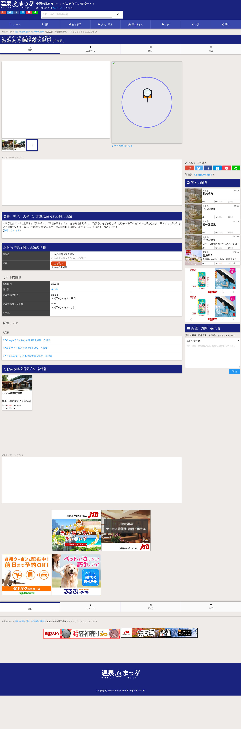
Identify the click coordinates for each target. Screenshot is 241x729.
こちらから (60, 7)
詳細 (30, 50)
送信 (234, 371)
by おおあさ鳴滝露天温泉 (100, 133)
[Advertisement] (173, 10)
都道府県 (76, 24)
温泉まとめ (137, 24)
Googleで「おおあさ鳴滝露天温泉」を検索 (28, 340)
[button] (146, 95)
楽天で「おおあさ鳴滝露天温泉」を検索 (27, 348)
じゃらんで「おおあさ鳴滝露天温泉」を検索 (29, 356)
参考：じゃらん (12, 230)
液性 (227, 24)
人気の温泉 (107, 24)
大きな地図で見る (123, 146)
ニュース (15, 24)
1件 (55, 289)
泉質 (197, 24)
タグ (167, 24)
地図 (46, 24)
